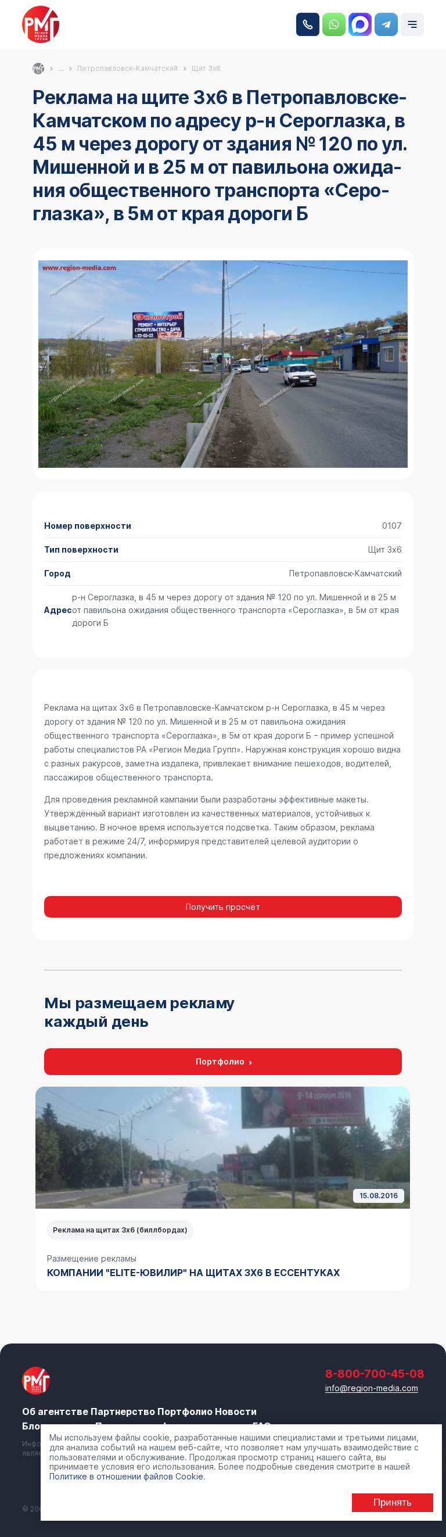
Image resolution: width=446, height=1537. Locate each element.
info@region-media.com (371, 1388)
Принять (392, 1502)
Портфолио (220, 1061)
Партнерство (123, 1411)
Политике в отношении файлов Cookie (126, 1476)
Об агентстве (55, 1411)
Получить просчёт (223, 907)
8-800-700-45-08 (307, 24)
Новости (236, 1411)
